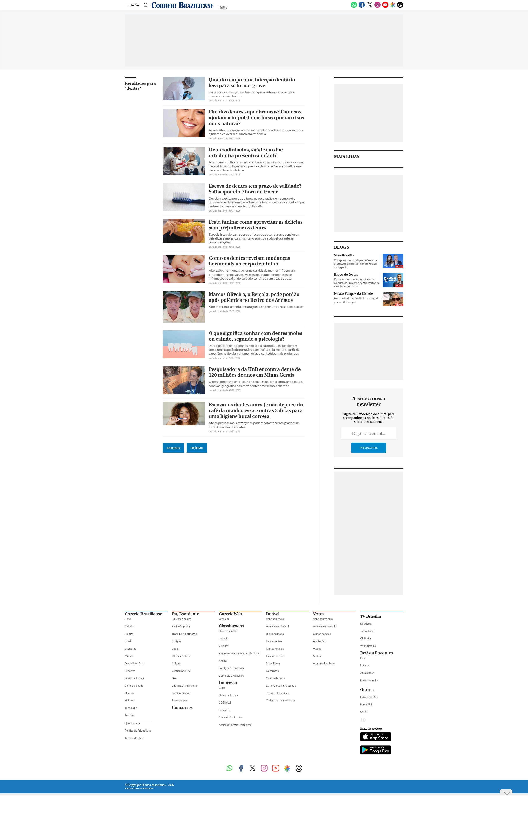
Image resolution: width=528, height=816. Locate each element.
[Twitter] (370, 7)
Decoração (272, 670)
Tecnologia (131, 708)
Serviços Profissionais (231, 668)
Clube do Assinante (230, 717)
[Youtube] (385, 7)
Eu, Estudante (185, 613)
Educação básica (181, 619)
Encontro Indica (369, 680)
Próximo (197, 448)
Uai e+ (364, 711)
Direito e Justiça (134, 678)
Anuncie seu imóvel (277, 626)
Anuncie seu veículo (324, 626)
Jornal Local (367, 631)
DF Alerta (366, 623)
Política (129, 633)
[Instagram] (377, 7)
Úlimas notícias (275, 648)
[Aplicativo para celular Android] (375, 750)
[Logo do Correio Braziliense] (182, 5)
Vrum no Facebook (324, 663)
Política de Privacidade (138, 730)
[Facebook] (362, 7)
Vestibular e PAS (181, 670)
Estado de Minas (370, 697)
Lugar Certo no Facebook (281, 685)
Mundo (129, 656)
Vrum (318, 613)
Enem (175, 648)
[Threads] (400, 7)
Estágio (176, 641)
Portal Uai (366, 704)
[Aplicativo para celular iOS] (375, 737)
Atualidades (367, 673)
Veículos (224, 646)
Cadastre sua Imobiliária (280, 700)
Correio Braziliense (143, 613)
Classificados (231, 626)
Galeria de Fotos (275, 678)
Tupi (362, 719)
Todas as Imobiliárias (278, 693)
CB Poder (365, 638)
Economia (130, 648)
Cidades (129, 626)
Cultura (176, 663)
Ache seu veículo (323, 619)
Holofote (130, 700)
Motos (317, 656)
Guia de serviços (275, 656)
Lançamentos (274, 641)
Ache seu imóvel (275, 619)
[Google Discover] (392, 5)
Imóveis (223, 638)
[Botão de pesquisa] (144, 5)
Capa (128, 619)
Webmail (224, 619)
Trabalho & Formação (184, 633)
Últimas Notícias (181, 656)
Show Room (273, 663)
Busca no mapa (275, 633)
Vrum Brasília (368, 646)
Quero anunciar (228, 631)
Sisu (174, 678)
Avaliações (319, 641)
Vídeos (317, 648)
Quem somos (132, 723)
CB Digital (225, 702)
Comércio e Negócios (231, 675)
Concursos (182, 707)
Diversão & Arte (134, 663)
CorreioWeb (230, 613)
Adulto (223, 660)
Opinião (129, 693)
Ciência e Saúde (134, 685)
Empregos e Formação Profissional (239, 653)
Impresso (228, 682)
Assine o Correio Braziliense (235, 724)
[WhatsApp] (354, 7)
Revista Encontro (376, 653)
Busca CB (224, 710)
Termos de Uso (133, 738)
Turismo (129, 715)
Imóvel (272, 613)
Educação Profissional (184, 685)
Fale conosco (179, 700)
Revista (364, 665)
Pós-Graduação (181, 693)
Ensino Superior (181, 626)
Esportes (130, 670)
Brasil (128, 641)
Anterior (173, 448)
